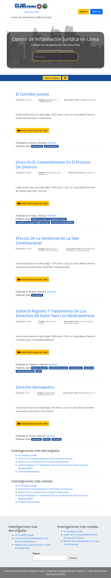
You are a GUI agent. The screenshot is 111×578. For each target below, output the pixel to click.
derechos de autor (39, 368)
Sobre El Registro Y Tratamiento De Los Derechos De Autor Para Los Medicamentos (55, 313)
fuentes (46, 439)
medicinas (89, 368)
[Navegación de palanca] (65, 78)
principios (56, 439)
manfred (51, 142)
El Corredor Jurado (32, 94)
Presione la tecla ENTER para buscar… (55, 50)
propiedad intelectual (25, 371)
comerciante (37, 146)
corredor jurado (51, 146)
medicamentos (76, 368)
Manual (83, 11)
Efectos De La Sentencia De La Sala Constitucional (47, 240)
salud (39, 371)
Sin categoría (37, 295)
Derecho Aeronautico (35, 387)
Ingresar (96, 11)
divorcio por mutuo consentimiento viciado (49, 219)
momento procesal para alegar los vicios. (33, 222)
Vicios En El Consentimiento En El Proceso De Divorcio (53, 164)
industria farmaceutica (58, 368)
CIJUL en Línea (31, 11)
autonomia (36, 439)
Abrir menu (52, 78)
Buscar (36, 553)
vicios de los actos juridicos (62, 222)
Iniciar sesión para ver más (33, 130)
